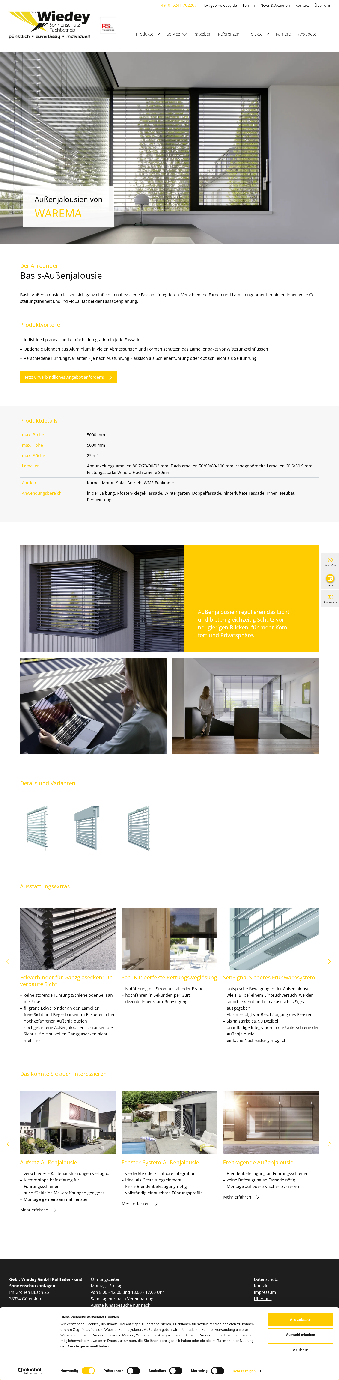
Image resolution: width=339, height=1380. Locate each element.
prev (9, 963)
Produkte (144, 34)
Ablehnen (300, 1350)
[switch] (133, 1370)
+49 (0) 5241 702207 (178, 5)
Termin (248, 5)
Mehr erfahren (34, 1210)
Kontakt (302, 5)
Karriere (283, 34)
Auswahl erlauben (300, 1335)
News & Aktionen (275, 5)
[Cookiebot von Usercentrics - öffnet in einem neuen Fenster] (30, 1371)
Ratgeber (202, 34)
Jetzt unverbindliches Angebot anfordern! (64, 377)
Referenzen (228, 34)
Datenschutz (266, 1279)
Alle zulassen (300, 1319)
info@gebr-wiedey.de (218, 5)
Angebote (307, 34)
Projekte (254, 34)
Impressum (265, 1292)
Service (173, 34)
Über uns (323, 5)
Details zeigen (244, 1371)
